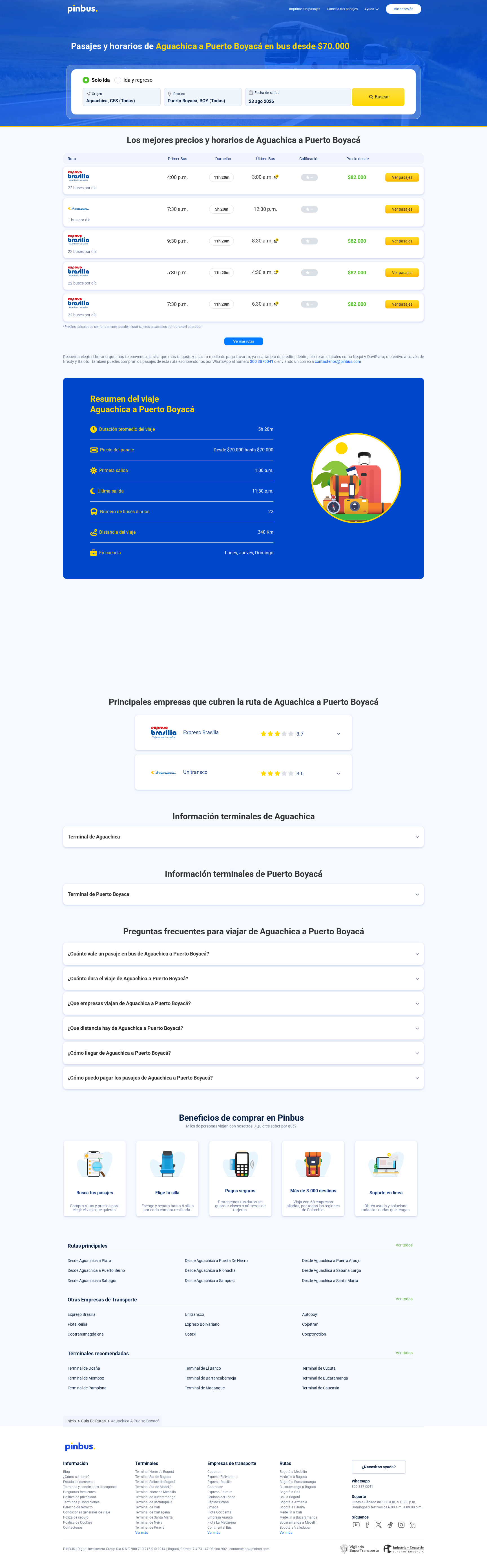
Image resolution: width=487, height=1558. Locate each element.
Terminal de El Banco (203, 1368)
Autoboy (309, 1314)
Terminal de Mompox (86, 1378)
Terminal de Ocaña (84, 1368)
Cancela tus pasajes (342, 9)
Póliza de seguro (75, 1517)
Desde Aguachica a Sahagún (93, 1280)
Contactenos (73, 1528)
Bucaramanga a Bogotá (298, 1487)
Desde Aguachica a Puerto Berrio (96, 1270)
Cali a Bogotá (290, 1497)
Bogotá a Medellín (293, 1472)
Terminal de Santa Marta (154, 1517)
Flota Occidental (219, 1512)
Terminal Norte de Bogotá (154, 1472)
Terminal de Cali (147, 1507)
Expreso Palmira (220, 1492)
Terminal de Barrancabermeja (210, 1378)
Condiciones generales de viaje (86, 1512)
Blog (66, 1472)
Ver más (141, 1533)
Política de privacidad (79, 1497)
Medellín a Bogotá (293, 1477)
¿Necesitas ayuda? (379, 1467)
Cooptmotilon (314, 1334)
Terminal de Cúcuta (319, 1368)
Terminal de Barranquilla (153, 1502)
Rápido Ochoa (218, 1502)
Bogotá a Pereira (292, 1507)
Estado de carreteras (78, 1482)
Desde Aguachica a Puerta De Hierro (216, 1260)
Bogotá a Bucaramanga (298, 1482)
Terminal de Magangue (205, 1388)
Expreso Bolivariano (202, 1324)
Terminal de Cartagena (152, 1512)
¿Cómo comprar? (76, 1477)
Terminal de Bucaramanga (325, 1378)
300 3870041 (261, 361)
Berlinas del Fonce (221, 1497)
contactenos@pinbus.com (338, 361)
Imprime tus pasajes (304, 9)
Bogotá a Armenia (293, 1502)
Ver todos (404, 1245)
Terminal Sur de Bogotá (153, 1477)
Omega (212, 1507)
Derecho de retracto (78, 1507)
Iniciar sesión (403, 9)
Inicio (72, 1421)
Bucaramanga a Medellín (299, 1522)
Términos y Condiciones (81, 1502)
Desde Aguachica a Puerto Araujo (331, 1260)
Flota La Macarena (221, 1522)
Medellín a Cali (291, 1512)
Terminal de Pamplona (87, 1388)
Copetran (310, 1324)
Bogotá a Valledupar (295, 1528)
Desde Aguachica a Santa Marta (330, 1280)
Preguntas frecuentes (79, 1492)
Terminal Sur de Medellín (153, 1487)
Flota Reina (77, 1324)
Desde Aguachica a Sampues (210, 1280)
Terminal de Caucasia (320, 1388)
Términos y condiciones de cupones (90, 1487)
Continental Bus (219, 1528)
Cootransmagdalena (86, 1334)
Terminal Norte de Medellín (155, 1492)
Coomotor (215, 1487)
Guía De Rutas (94, 1421)
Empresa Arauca (220, 1517)
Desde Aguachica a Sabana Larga (331, 1270)
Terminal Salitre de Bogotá (155, 1482)
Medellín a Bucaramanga (299, 1517)
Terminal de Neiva (149, 1522)
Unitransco (194, 1314)
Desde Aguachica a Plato (89, 1260)
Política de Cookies (77, 1522)
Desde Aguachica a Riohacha (210, 1270)
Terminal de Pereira (150, 1528)
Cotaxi (190, 1334)
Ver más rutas (243, 341)
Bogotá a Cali (290, 1492)
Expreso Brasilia (82, 1314)
